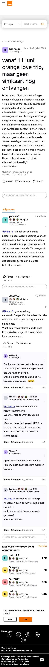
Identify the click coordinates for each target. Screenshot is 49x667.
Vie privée (24, 661)
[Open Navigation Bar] (4, 3)
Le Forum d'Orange (14, 41)
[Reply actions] (44, 359)
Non (10, 619)
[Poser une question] (42, 660)
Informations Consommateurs (15, 664)
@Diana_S (7, 231)
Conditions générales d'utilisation (16, 650)
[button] (7, 387)
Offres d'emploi (8, 661)
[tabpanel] (24, 378)
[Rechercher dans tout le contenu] (42, 24)
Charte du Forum (8, 648)
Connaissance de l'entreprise (14, 659)
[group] (5, 174)
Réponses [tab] (9, 209)
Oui (25, 619)
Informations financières (28, 656)
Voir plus (43, 546)
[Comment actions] (46, 227)
